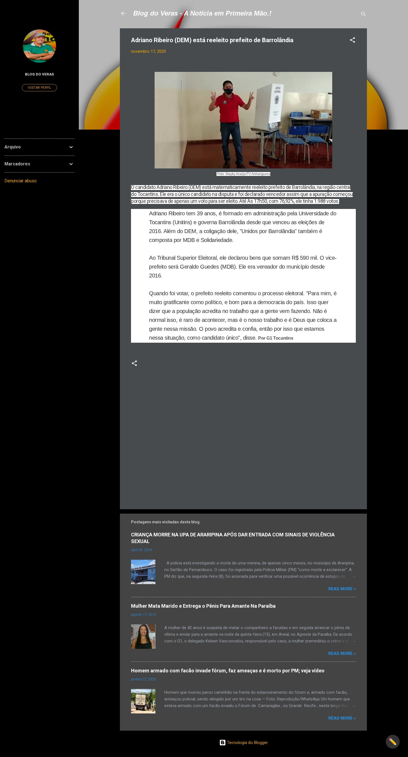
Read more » (342, 588)
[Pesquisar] (363, 15)
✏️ (393, 742)
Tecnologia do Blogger (247, 742)
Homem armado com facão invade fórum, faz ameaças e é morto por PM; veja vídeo (227, 670)
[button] (352, 41)
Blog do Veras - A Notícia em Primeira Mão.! (202, 13)
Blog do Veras (39, 74)
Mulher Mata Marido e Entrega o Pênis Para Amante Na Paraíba (203, 606)
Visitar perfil (39, 88)
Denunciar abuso (20, 180)
